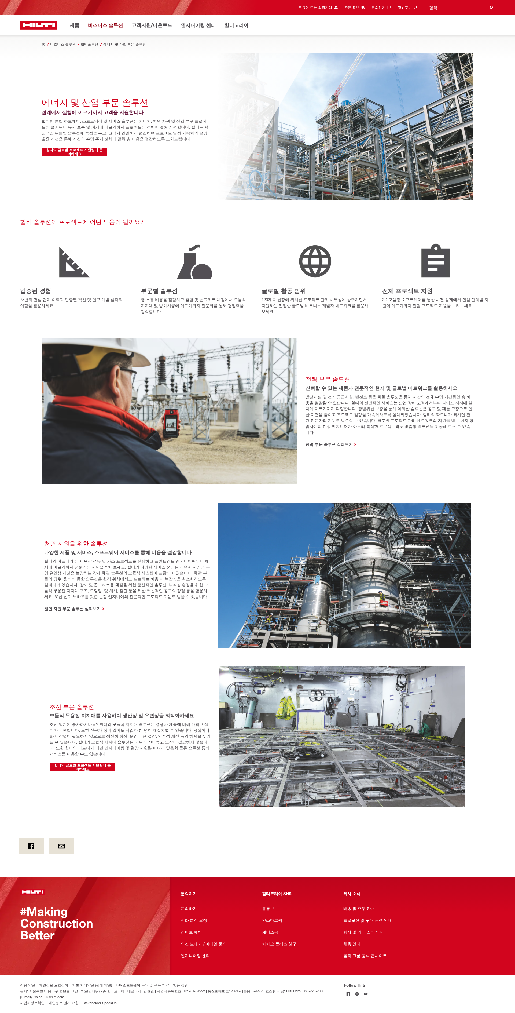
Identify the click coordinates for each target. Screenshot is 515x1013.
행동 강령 (180, 985)
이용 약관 (27, 985)
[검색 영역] (491, 7)
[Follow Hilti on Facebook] (348, 993)
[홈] (38, 25)
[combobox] (460, 7)
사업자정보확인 (32, 1003)
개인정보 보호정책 (53, 985)
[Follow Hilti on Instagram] (357, 993)
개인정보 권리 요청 (64, 1003)
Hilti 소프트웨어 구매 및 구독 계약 (142, 985)
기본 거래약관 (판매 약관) (92, 985)
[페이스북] (31, 846)
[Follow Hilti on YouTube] (366, 993)
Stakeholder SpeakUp (100, 1003)
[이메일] (61, 846)
